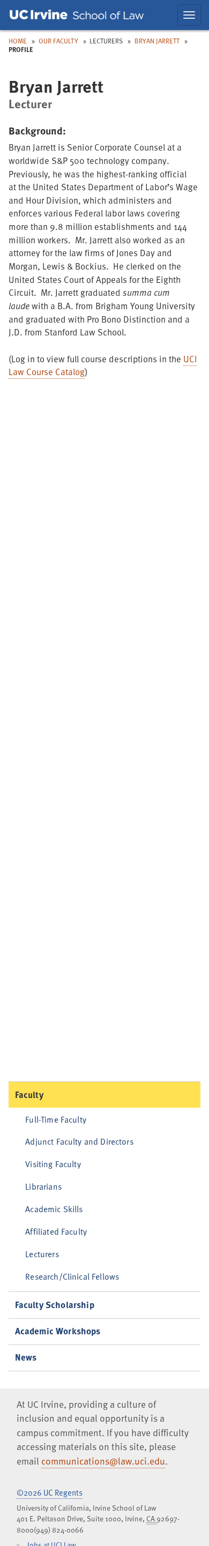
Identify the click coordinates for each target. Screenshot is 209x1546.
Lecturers (41, 1254)
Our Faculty (58, 41)
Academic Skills (54, 1209)
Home (18, 41)
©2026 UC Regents (50, 1492)
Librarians (43, 1186)
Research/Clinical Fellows (72, 1276)
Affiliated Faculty (56, 1231)
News (26, 1357)
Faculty (29, 1094)
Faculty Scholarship (54, 1304)
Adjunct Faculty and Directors (79, 1141)
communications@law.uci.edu (103, 1461)
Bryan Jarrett (158, 41)
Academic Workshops (58, 1331)
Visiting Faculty (52, 1163)
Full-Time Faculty (55, 1119)
